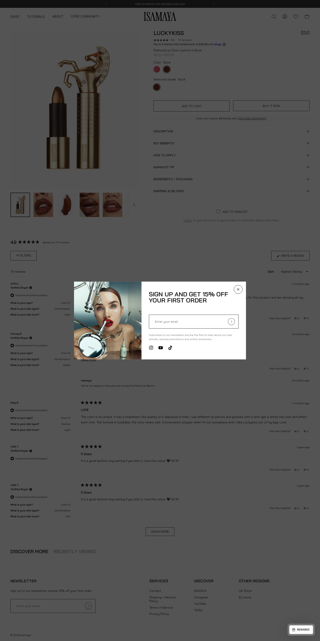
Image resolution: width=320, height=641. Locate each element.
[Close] (238, 289)
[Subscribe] (231, 321)
